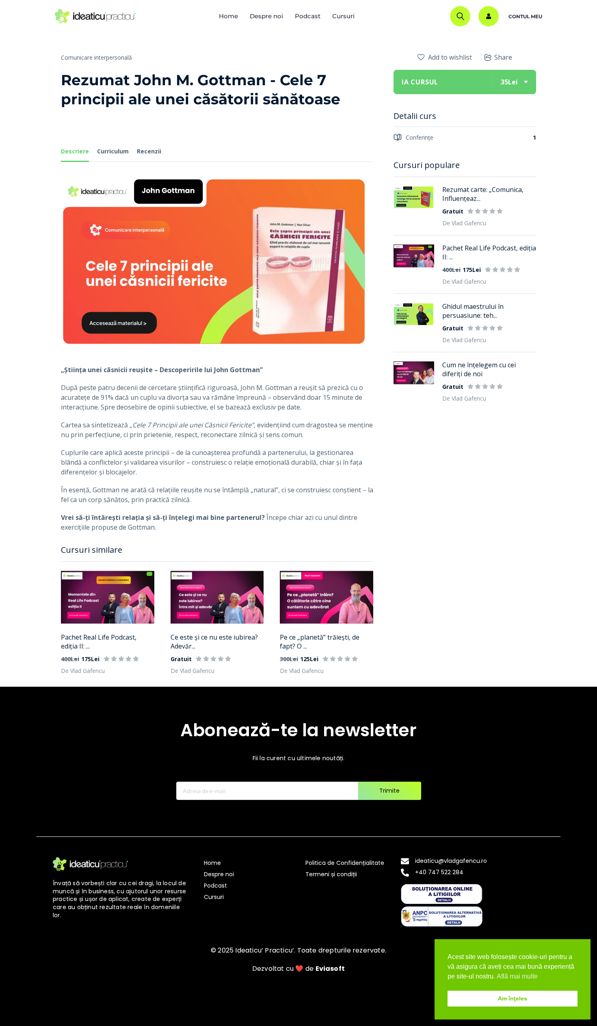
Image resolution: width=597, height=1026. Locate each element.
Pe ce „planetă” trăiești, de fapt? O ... (319, 642)
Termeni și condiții (331, 874)
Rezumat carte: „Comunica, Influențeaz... (482, 194)
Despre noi (266, 16)
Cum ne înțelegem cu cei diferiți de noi (479, 369)
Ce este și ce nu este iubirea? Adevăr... (214, 642)
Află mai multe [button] (517, 976)
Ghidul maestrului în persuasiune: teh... (473, 311)
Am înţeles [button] (512, 998)
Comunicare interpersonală (96, 57)
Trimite (389, 791)
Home (228, 16)
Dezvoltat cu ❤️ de (298, 968)
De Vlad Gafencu (83, 671)
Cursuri (343, 16)
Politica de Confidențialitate (344, 863)
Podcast (307, 16)
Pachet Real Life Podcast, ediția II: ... (98, 642)
